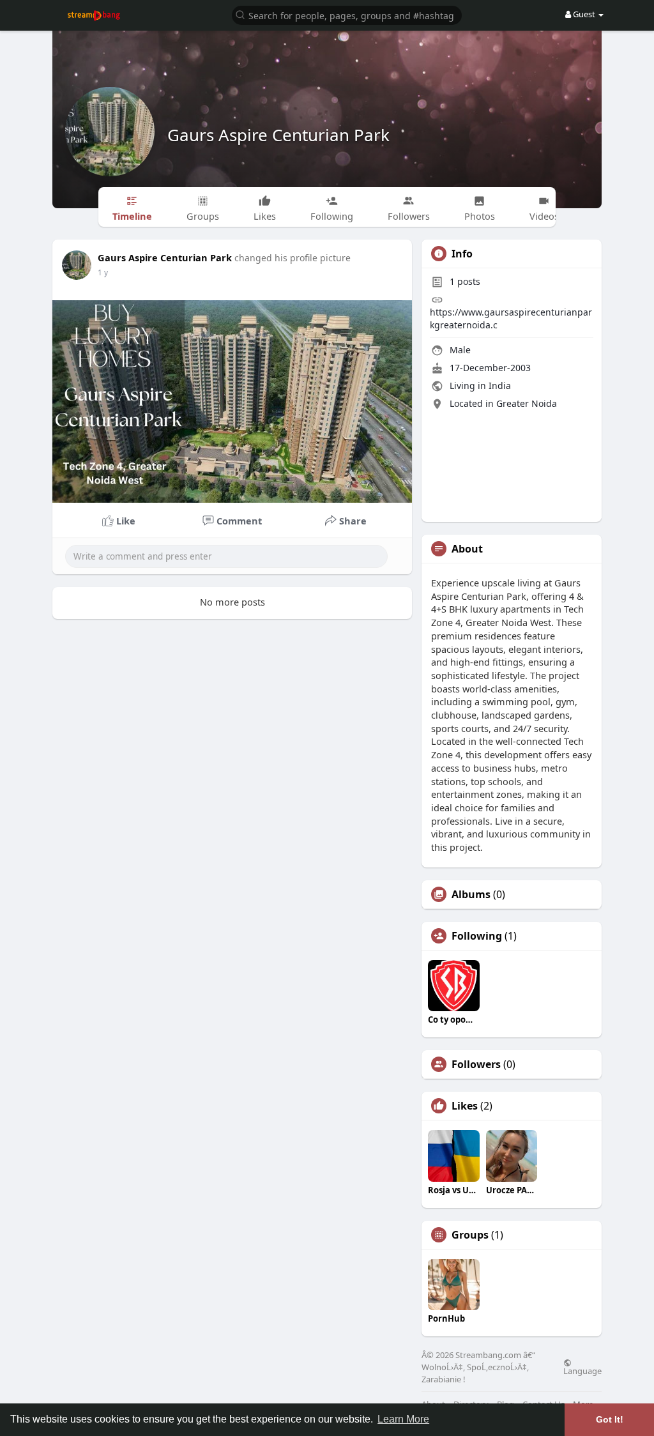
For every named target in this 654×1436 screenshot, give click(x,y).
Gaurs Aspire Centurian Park (278, 134)
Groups (470, 1235)
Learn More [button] (403, 1419)
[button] (346, 14)
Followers (476, 1064)
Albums (471, 894)
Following (477, 936)
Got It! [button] (609, 1419)
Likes (465, 1106)
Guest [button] (584, 14)
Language (582, 1370)
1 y (103, 272)
